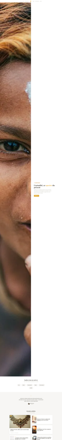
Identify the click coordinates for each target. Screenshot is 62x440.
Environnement (37, 1)
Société (41, 1)
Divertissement (27, 1)
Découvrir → (36, 195)
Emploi (33, 1)
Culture (23, 1)
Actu (21, 1)
